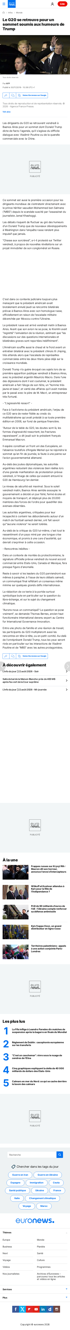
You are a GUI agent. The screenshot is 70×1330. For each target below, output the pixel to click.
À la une (10, 860)
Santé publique (17, 1190)
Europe (6, 1239)
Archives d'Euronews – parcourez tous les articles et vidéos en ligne (51, 1276)
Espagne (15, 1182)
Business (7, 1246)
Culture (41, 1260)
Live (62, 3)
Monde (19, 13)
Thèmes (7, 1232)
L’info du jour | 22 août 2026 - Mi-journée (24, 689)
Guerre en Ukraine (48, 1175)
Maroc (44, 1206)
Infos (10, 13)
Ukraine (39, 1190)
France (57, 1190)
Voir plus (6, 111)
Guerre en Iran (20, 1175)
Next (5, 1253)
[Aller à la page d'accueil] (12, 4)
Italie (17, 1198)
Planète (41, 1246)
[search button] (59, 1154)
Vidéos (6, 1266)
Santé (40, 1253)
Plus (5, 1297)
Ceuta (56, 1182)
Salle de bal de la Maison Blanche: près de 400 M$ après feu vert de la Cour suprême (29, 680)
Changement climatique (42, 1198)
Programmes (43, 1266)
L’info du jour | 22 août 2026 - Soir (21, 671)
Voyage (27, 1206)
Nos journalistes (11, 1273)
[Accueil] (4, 12)
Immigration (36, 1182)
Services (7, 1289)
